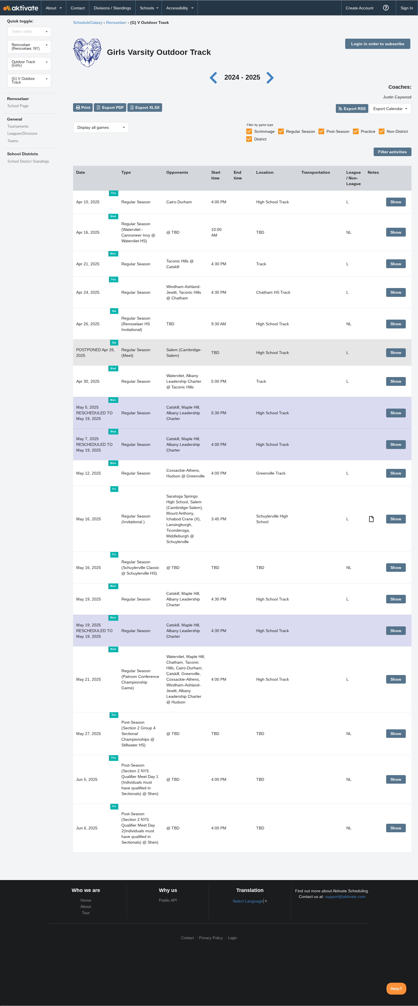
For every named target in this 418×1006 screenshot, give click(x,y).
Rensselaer (116, 22)
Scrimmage (264, 131)
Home (85, 900)
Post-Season (337, 131)
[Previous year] (214, 77)
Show (395, 202)
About (85, 906)
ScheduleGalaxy (87, 22)
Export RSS (354, 108)
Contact (78, 8)
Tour (86, 912)
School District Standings (28, 161)
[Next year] (270, 77)
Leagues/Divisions (22, 134)
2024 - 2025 (242, 77)
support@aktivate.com (345, 896)
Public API (168, 900)
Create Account (359, 8)
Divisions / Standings (112, 8)
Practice (368, 131)
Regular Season (300, 131)
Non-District (397, 131)
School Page (17, 106)
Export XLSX (147, 107)
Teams (12, 141)
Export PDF (112, 107)
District (260, 139)
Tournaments (18, 127)
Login (232, 938)
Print (85, 107)
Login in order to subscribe (377, 44)
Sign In (407, 8)
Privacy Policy (211, 938)
